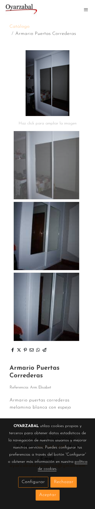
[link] (21, 9)
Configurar (33, 482)
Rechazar (63, 482)
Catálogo (20, 26)
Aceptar (47, 495)
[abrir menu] (86, 9)
